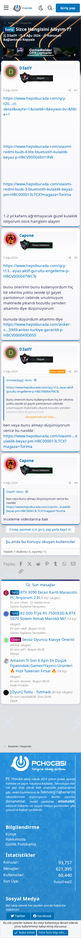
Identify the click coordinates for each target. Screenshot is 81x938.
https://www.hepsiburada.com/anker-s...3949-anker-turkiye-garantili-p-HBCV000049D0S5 (37, 330)
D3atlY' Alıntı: (15, 492)
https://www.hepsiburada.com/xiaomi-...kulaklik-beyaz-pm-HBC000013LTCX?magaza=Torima (40, 441)
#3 (76, 371)
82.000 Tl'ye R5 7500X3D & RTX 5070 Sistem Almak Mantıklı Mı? (43, 615)
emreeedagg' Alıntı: (19, 380)
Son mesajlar (43, 584)
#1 (76, 90)
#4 (76, 483)
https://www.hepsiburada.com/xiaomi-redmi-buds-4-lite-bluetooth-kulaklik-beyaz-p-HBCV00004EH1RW (37, 152)
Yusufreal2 (63, 881)
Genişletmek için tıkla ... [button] (40, 417)
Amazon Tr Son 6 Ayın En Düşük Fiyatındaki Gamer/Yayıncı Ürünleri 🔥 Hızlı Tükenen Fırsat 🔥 (41, 666)
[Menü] (6, 7)
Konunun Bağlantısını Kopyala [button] (32, 38)
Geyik (14, 701)
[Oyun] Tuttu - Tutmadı (30, 691)
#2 (76, 258)
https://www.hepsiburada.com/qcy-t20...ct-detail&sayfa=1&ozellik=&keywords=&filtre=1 (40, 106)
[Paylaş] (70, 90)
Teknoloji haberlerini (57, 792)
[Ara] (50, 8)
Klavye (14, 654)
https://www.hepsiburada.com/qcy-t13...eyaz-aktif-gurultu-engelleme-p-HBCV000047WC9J (36, 271)
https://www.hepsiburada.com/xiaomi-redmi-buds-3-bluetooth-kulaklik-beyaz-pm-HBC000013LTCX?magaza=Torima (38, 189)
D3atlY (12, 36)
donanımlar (15, 801)
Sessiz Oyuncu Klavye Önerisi (42, 639)
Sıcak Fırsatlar (19, 685)
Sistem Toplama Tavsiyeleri (28, 606)
